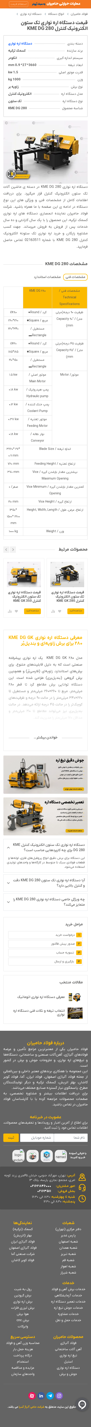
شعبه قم (68, 1260)
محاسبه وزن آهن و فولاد (23, 1343)
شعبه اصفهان (68, 1241)
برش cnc (23, 1320)
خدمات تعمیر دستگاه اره (68, 1301)
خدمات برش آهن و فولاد (68, 1289)
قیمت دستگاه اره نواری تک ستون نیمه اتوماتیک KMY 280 (24, 596)
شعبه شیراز (68, 1272)
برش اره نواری (22, 1301)
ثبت (11, 1138)
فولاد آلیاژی (68, 1343)
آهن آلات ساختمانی (68, 1349)
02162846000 (40, 1186)
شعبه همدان (68, 1248)
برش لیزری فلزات (22, 1308)
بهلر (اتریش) (23, 1235)
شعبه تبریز (68, 1254)
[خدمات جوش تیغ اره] (45, 774)
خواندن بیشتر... (45, 737)
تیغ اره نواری (68, 1355)
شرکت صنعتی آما (23, 1254)
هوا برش (23, 1314)
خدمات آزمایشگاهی (68, 1295)
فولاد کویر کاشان (22, 1260)
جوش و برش (68, 1374)
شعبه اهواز (68, 1266)
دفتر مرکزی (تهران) (68, 1229)
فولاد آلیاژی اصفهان (23, 1248)
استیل (68, 1361)
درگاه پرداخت (22, 1355)
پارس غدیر (68, 1235)
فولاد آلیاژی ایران (23, 1241)
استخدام (23, 1361)
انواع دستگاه (56, 14)
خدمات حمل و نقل (68, 1320)
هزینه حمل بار (23, 1349)
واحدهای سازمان (22, 1374)
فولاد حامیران (79, 14)
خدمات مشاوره (68, 1314)
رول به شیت (23, 1289)
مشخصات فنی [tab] (75, 277)
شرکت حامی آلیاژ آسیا (31, 1407)
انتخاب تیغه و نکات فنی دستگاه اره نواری (39, 1013)
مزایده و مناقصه (22, 1368)
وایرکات (23, 1326)
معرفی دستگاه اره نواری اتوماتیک (41, 997)
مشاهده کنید (76, 610)
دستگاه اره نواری (31, 14)
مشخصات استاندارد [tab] (47, 277)
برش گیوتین (22, 1295)
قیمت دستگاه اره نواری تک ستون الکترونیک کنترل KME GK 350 (67, 596)
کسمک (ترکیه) (23, 1229)
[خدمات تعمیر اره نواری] (45, 816)
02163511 (44, 1191)
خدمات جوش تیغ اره (68, 1308)
